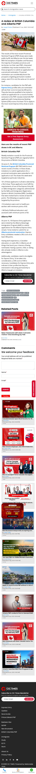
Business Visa (6, 722)
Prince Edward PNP (8, 717)
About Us (4, 751)
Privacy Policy (6, 755)
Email (3, 380)
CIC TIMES (11, 764)
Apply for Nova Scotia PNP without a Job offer (18, 585)
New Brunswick (7, 729)
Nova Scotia (5, 714)
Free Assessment (34, 389)
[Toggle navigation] (31, 3)
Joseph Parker (7, 27)
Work (3, 747)
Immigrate (12, 15)
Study (3, 740)
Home (3, 15)
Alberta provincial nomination (13, 232)
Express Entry (6, 88)
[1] (2, 9)
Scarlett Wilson (7, 559)
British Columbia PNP (9, 732)
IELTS (3, 743)
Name (4, 372)
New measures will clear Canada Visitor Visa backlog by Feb (16, 334)
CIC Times (6, 615)
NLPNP (3, 725)
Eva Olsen (5, 338)
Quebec (4, 711)
